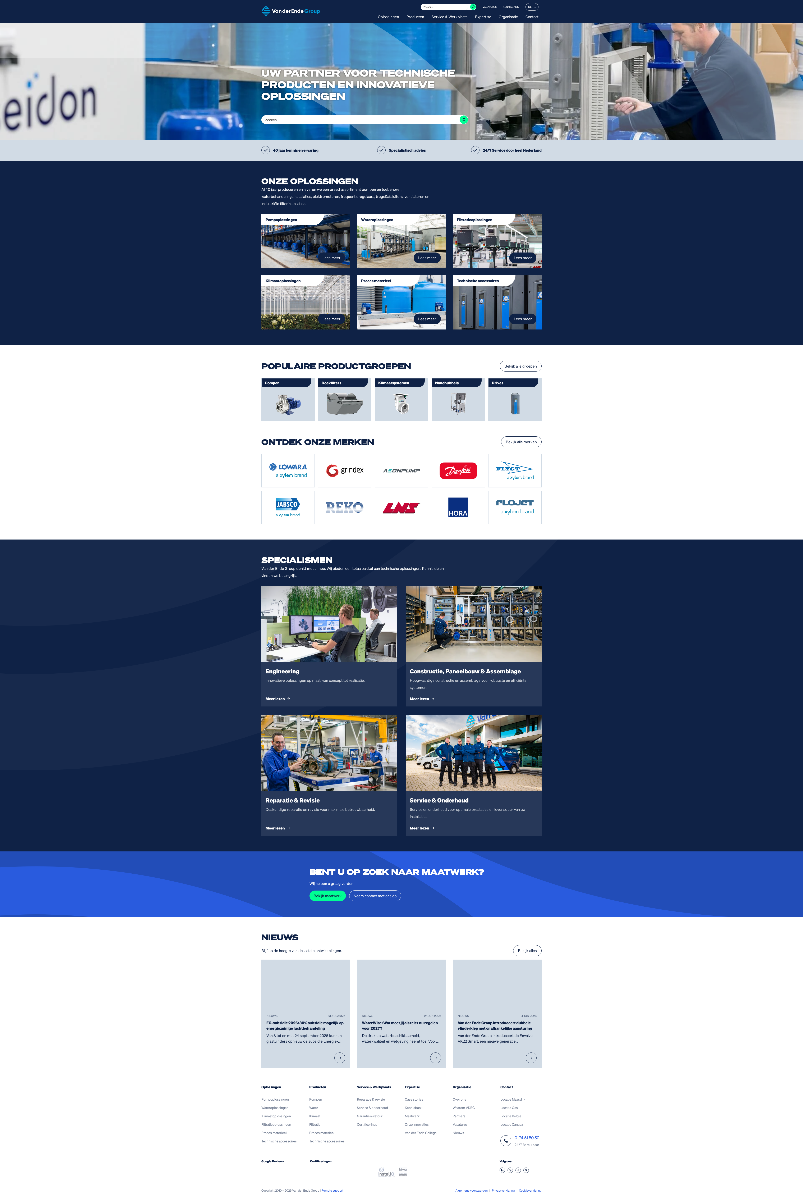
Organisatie (508, 17)
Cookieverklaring (530, 1190)
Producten (415, 17)
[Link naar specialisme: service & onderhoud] (474, 775)
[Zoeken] (473, 7)
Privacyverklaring (503, 1190)
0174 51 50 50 (527, 1137)
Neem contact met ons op (375, 895)
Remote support (332, 1190)
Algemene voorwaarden (471, 1190)
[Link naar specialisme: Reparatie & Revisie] (329, 775)
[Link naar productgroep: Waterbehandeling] (344, 399)
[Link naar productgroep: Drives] (515, 399)
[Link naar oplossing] (305, 241)
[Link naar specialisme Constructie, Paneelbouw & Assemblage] (474, 646)
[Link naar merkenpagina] (288, 470)
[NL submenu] (535, 7)
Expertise (483, 17)
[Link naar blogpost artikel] (305, 1014)
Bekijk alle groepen (521, 366)
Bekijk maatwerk (328, 895)
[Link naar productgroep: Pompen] (288, 399)
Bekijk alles (527, 950)
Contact (532, 17)
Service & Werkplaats (450, 17)
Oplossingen (388, 17)
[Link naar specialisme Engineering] (329, 646)
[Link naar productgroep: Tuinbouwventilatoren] (401, 399)
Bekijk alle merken (521, 441)
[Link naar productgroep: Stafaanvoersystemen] (458, 399)
